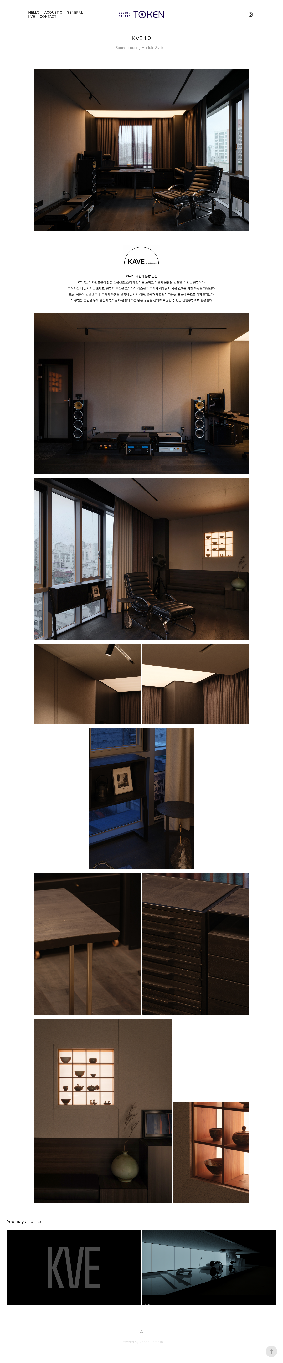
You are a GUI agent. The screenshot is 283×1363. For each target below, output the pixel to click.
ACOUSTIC (53, 12)
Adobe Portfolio (151, 1341)
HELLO (34, 12)
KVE (31, 16)
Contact (48, 16)
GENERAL (75, 12)
